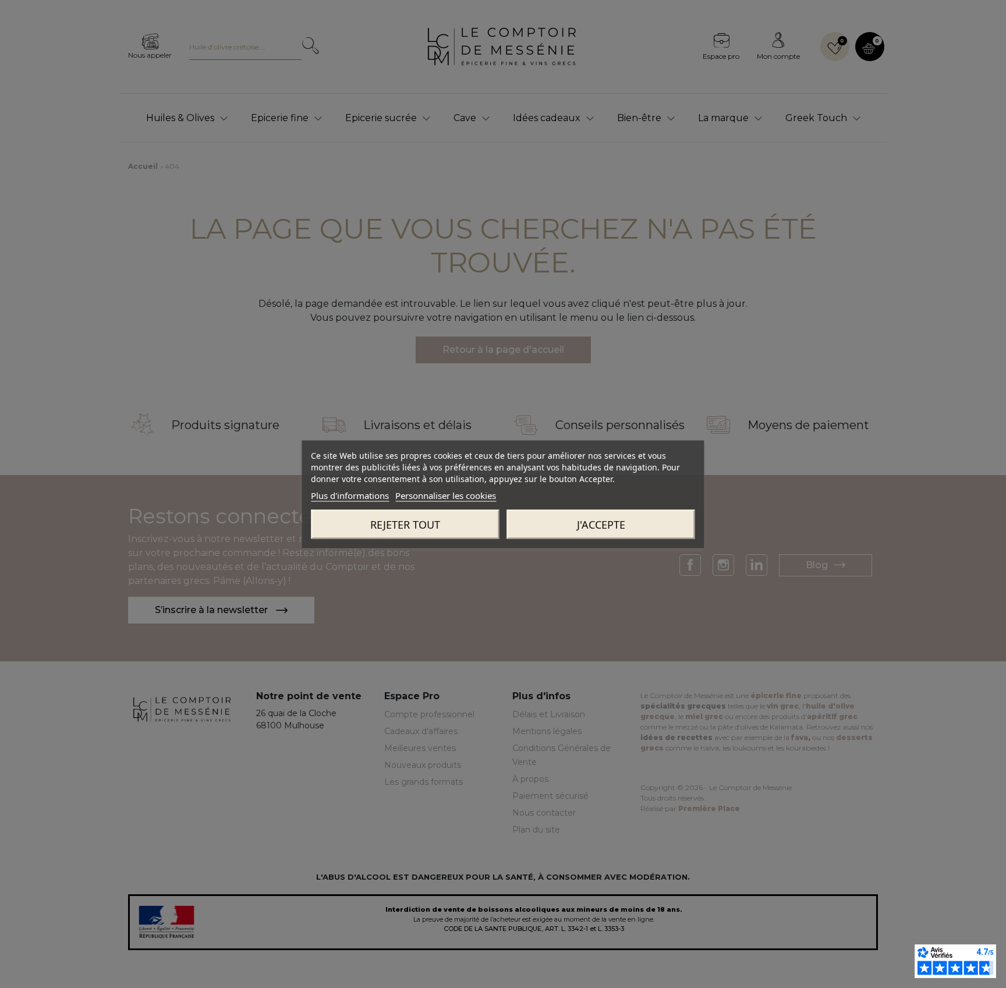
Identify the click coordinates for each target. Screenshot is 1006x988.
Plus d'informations (350, 495)
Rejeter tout (405, 524)
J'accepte (601, 524)
